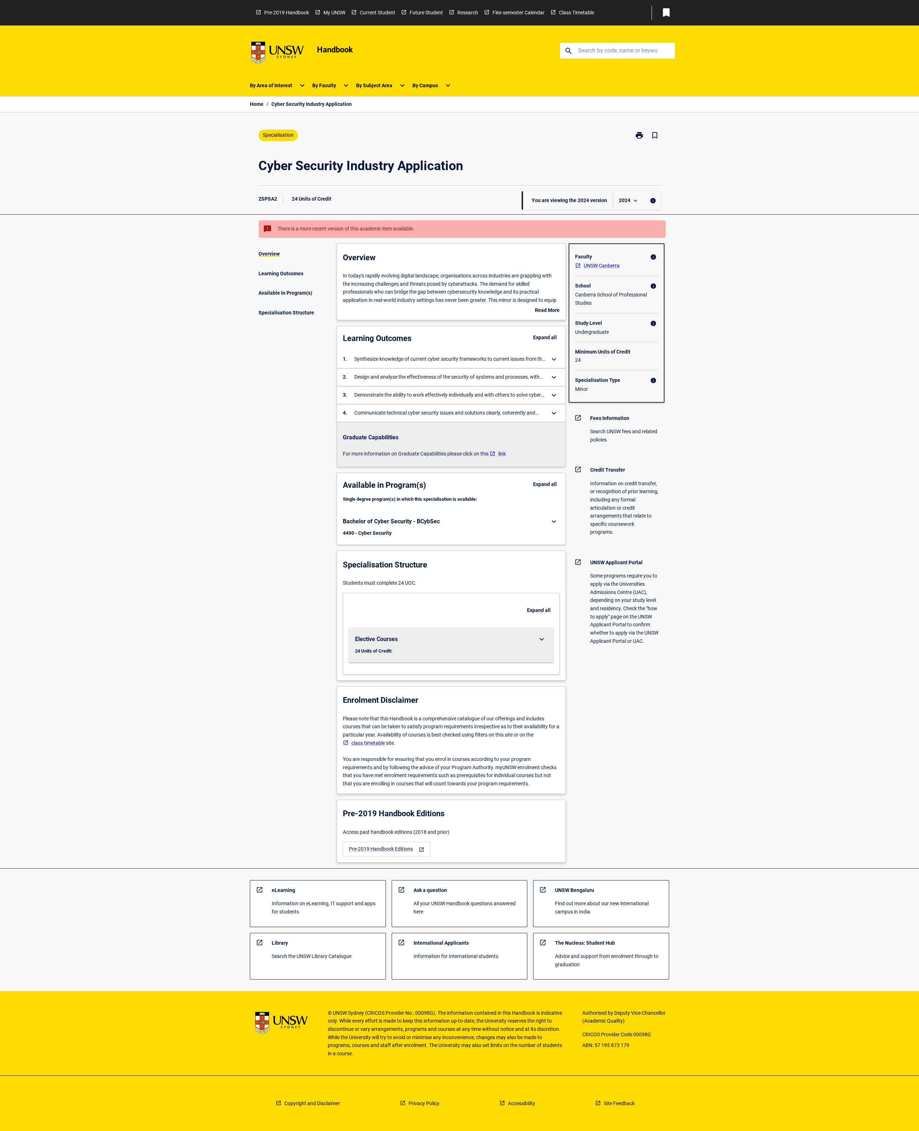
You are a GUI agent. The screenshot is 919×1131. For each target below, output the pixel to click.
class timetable (368, 743)
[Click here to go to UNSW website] (277, 54)
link (502, 454)
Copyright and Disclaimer (312, 1103)
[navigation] (386, 849)
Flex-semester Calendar (519, 12)
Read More (547, 310)
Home (256, 104)
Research (467, 12)
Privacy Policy (424, 1103)
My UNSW (334, 12)
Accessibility (521, 1103)
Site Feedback (619, 1103)
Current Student (377, 12)
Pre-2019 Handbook (286, 12)
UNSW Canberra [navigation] (602, 265)
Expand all (545, 337)
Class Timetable (576, 12)
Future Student (426, 12)
